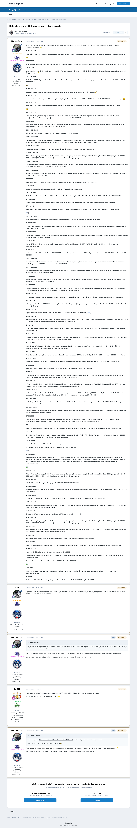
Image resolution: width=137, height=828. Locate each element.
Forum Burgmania (16, 4)
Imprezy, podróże (30, 33)
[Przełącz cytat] (29, 642)
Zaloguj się (97, 800)
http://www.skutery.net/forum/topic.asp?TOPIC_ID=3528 (54, 693)
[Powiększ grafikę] (41, 47)
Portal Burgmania (24, 10)
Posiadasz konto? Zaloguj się (105, 4)
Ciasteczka (68, 823)
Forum (10, 14)
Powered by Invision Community (68, 825)
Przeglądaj (12, 10)
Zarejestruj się (123, 3)
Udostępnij (107, 32)
